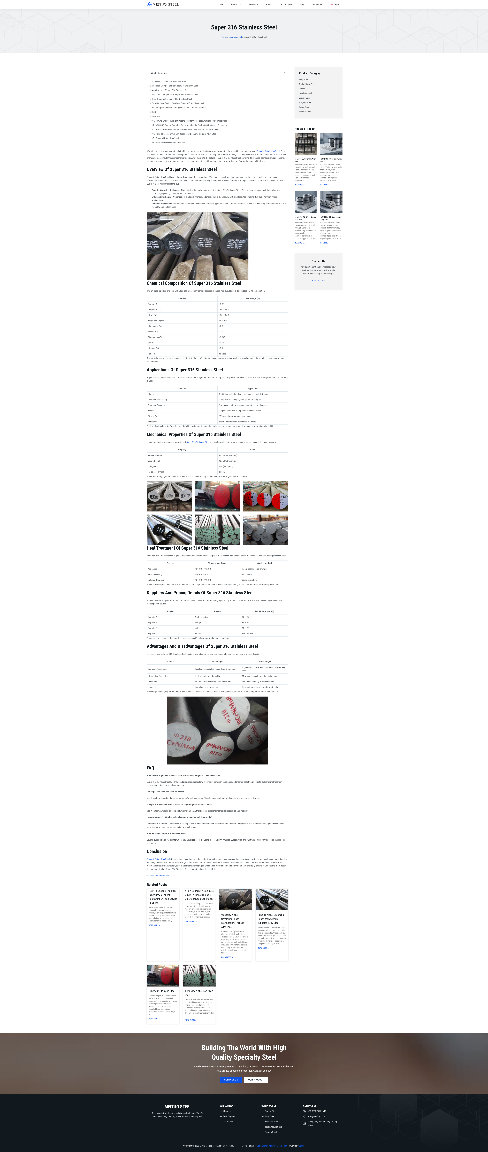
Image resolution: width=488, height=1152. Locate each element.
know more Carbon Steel (158, 875)
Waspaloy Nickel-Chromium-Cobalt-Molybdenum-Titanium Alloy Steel (187, 129)
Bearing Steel (304, 98)
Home (220, 4)
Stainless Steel (305, 93)
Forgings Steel (305, 102)
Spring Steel (304, 107)
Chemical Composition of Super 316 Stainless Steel (175, 86)
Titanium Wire (305, 112)
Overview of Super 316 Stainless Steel (169, 81)
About (269, 4)
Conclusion (157, 116)
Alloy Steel (303, 79)
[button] (285, 73)
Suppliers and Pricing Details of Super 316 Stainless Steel (178, 103)
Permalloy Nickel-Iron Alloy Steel (170, 142)
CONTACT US (309, 1105)
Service (252, 4)
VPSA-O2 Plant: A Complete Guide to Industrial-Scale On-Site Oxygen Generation (191, 125)
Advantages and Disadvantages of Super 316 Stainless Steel (179, 107)
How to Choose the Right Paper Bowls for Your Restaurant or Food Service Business (193, 121)
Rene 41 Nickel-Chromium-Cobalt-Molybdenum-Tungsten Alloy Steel (186, 134)
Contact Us (317, 4)
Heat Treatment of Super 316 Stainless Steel (172, 99)
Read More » (154, 925)
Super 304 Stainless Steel (167, 138)
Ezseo (302, 1146)
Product (234, 4)
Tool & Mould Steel (307, 84)
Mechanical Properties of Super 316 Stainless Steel (175, 94)
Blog (302, 4)
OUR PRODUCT (268, 1105)
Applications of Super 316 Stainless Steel (170, 90)
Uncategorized (235, 37)
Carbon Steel (304, 89)
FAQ (154, 112)
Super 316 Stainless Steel (268, 151)
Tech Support (286, 4)
